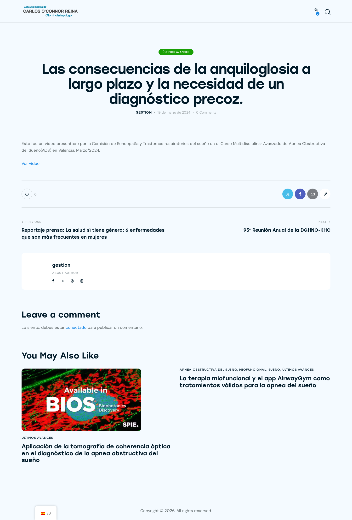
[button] (325, 194)
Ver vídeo (31, 163)
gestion (61, 265)
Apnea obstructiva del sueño (208, 369)
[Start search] (327, 12)
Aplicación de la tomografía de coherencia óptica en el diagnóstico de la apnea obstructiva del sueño (96, 453)
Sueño (274, 369)
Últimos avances (176, 52)
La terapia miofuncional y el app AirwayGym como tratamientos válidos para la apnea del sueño (255, 382)
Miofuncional (252, 369)
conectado (76, 327)
